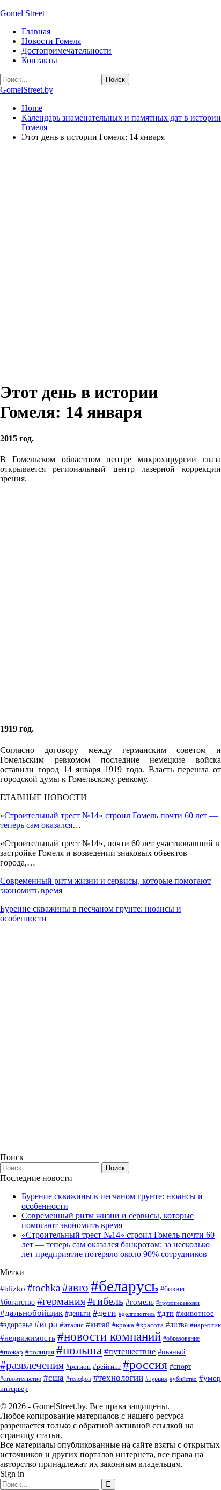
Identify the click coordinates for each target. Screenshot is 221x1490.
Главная (35, 31)
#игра (45, 1324)
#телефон (78, 1378)
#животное (195, 1313)
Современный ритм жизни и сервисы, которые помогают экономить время (107, 1220)
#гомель (140, 1302)
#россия (145, 1365)
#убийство (183, 1379)
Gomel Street (22, 13)
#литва (177, 1325)
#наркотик (205, 1325)
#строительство (20, 1378)
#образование (181, 1338)
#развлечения (32, 1365)
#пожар (11, 1352)
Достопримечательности (66, 50)
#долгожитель (137, 1314)
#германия (61, 1301)
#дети (104, 1312)
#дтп (165, 1313)
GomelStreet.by (26, 89)
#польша (79, 1350)
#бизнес (173, 1289)
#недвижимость (27, 1338)
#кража (123, 1325)
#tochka (43, 1287)
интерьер (14, 1389)
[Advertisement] (110, 260)
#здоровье (16, 1325)
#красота (150, 1325)
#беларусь (124, 1286)
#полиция (39, 1352)
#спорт (180, 1366)
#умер (210, 1377)
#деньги (78, 1314)
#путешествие (130, 1351)
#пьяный (172, 1352)
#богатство (17, 1302)
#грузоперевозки (178, 1302)
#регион (78, 1367)
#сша (53, 1377)
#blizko (12, 1288)
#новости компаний (109, 1336)
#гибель (105, 1301)
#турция (156, 1378)
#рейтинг (107, 1367)
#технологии (118, 1378)
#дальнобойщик (31, 1313)
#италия (72, 1325)
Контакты (39, 60)
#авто (75, 1287)
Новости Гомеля (51, 41)
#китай (98, 1324)
